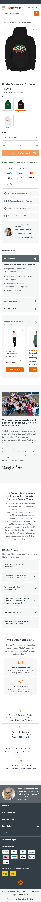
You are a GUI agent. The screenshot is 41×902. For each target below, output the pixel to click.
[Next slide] (35, 322)
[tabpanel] (20, 276)
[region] (20, 52)
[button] (20, 565)
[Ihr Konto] (29, 8)
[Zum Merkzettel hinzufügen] (34, 29)
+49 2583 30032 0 (24, 233)
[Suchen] (36, 13)
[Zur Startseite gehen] (14, 8)
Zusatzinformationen (12, 301)
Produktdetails (9, 258)
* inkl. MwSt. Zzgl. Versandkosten (12, 92)
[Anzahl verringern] (4, 145)
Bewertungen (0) (10, 309)
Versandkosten (22, 895)
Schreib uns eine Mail (26, 238)
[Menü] (4, 8)
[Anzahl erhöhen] (37, 145)
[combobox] (18, 13)
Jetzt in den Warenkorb (20, 153)
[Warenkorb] (37, 8)
